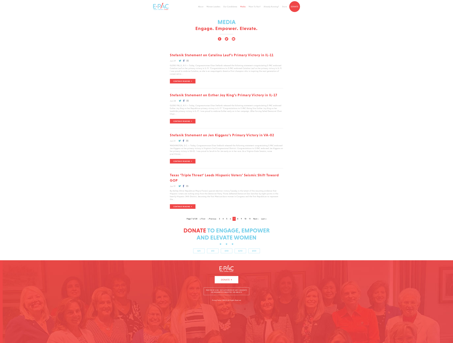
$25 (199, 251)
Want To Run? (255, 6)
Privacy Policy (216, 300)
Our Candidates (230, 6)
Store (284, 6)
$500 (254, 251)
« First (202, 219)
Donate (294, 6)
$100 (227, 251)
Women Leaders (213, 6)
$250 (240, 251)
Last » (263, 219)
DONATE (225, 279)
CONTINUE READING (182, 81)
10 (246, 219)
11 (250, 219)
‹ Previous (212, 219)
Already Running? (271, 6)
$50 (212, 251)
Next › (256, 219)
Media (243, 6)
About (200, 6)
